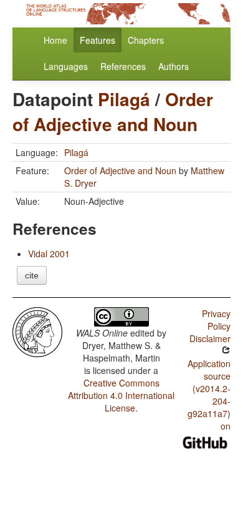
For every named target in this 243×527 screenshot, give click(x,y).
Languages (66, 66)
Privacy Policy (216, 319)
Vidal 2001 (49, 253)
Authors (173, 66)
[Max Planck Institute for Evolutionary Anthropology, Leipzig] (37, 331)
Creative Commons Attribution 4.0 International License (121, 395)
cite (32, 275)
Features (97, 40)
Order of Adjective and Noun (112, 111)
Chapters (146, 40)
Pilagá (124, 99)
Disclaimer (210, 338)
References (123, 66)
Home (55, 40)
